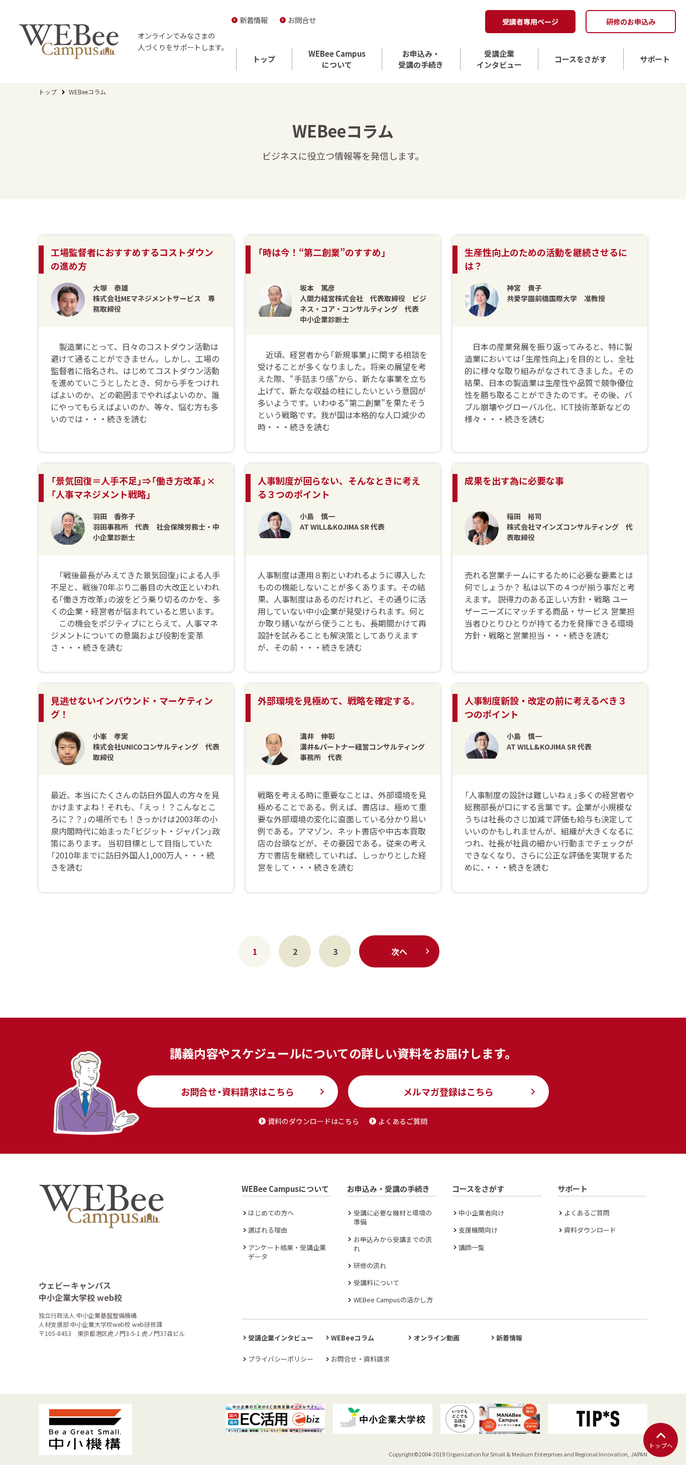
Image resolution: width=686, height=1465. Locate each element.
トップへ (661, 1445)
